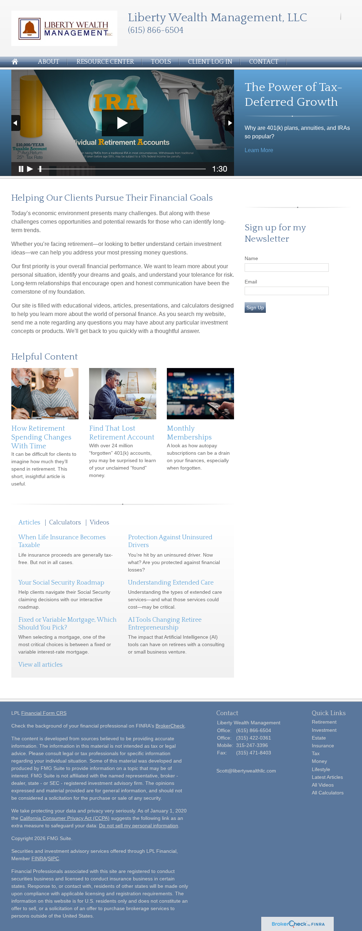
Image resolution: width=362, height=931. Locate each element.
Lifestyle (321, 769)
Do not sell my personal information (138, 825)
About (48, 61)
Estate (319, 738)
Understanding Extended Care (171, 582)
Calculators (65, 522)
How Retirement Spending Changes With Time (41, 437)
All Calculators (328, 792)
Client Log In (210, 61)
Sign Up (255, 307)
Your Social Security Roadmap (61, 582)
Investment (324, 730)
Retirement (324, 722)
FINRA (38, 858)
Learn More (259, 150)
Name (251, 258)
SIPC (53, 858)
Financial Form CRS (43, 713)
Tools (161, 61)
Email (251, 282)
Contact (264, 61)
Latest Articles (327, 777)
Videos (99, 522)
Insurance (323, 745)
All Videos (323, 785)
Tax (316, 753)
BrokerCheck (170, 726)
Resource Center (105, 61)
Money (319, 761)
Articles (29, 522)
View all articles (40, 664)
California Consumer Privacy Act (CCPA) (65, 818)
